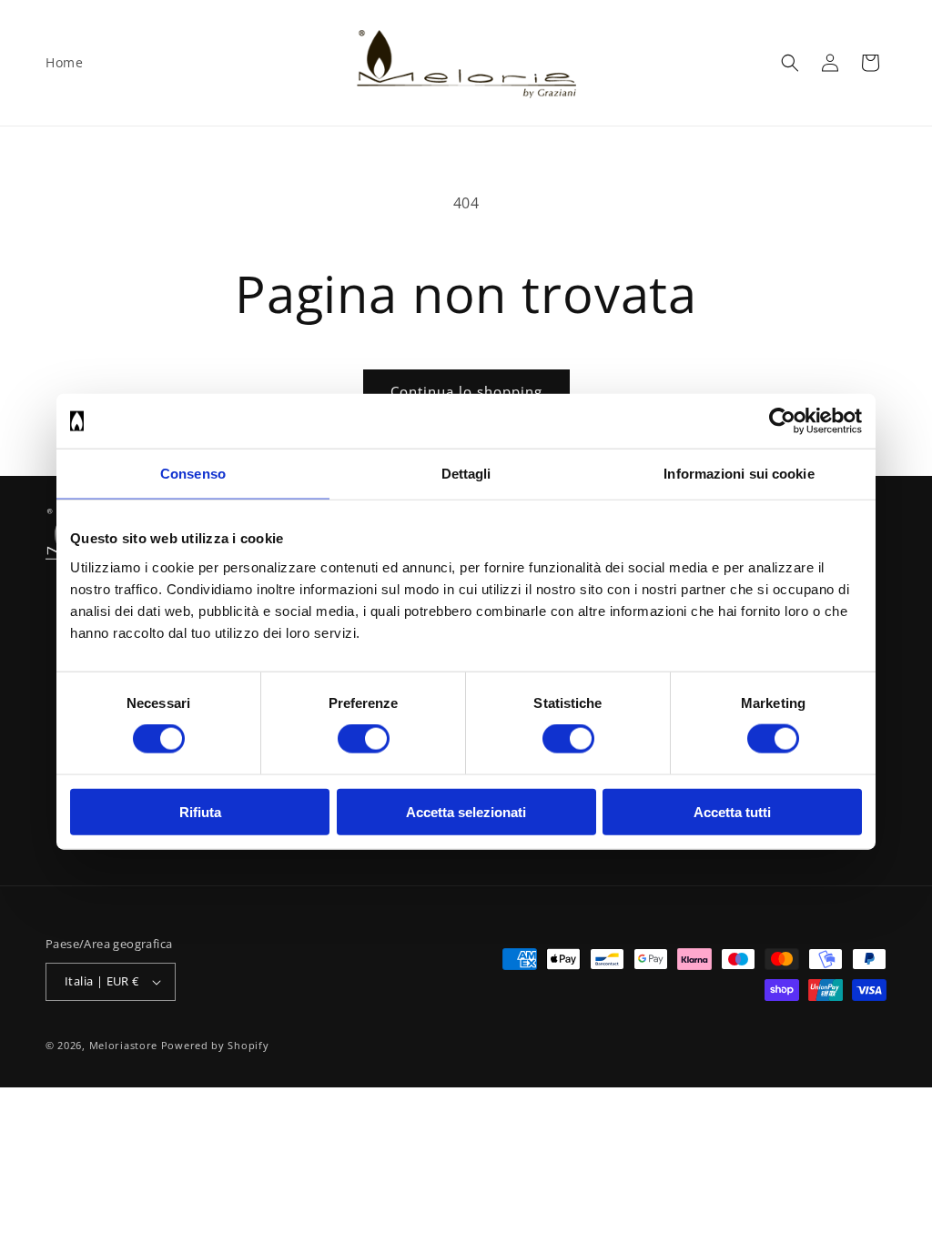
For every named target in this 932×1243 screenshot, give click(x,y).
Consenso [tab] (193, 473)
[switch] (364, 738)
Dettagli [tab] (466, 473)
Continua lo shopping (466, 391)
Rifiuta (200, 811)
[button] (790, 63)
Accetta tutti (732, 811)
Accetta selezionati (466, 811)
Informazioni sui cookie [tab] (739, 473)
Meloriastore (123, 1045)
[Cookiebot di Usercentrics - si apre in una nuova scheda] (782, 421)
